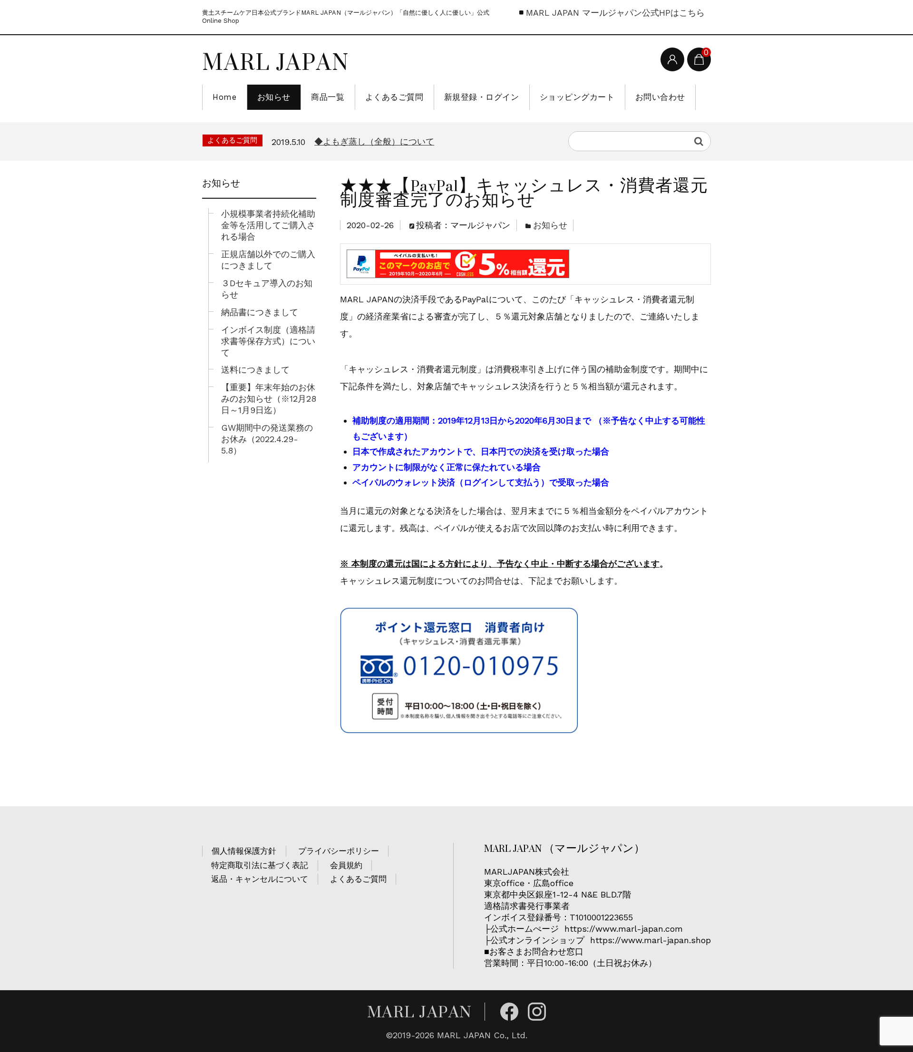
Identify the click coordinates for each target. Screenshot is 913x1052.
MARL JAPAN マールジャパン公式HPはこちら (615, 13)
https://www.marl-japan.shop (650, 940)
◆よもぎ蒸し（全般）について (374, 141)
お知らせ (274, 97)
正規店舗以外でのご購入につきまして (268, 259)
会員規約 (346, 865)
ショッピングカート (577, 97)
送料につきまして (255, 370)
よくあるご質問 (394, 97)
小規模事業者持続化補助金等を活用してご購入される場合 (268, 225)
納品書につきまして (259, 312)
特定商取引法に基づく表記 (259, 865)
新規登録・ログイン (481, 97)
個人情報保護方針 (244, 851)
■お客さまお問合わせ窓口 (535, 951)
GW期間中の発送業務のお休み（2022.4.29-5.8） (267, 439)
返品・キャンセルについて (259, 879)
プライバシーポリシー (338, 851)
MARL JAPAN (275, 62)
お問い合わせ (660, 97)
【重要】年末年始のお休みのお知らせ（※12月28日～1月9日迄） (268, 398)
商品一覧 (327, 97)
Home (224, 97)
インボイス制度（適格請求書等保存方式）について (268, 341)
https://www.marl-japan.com (623, 929)
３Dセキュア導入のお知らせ (266, 288)
